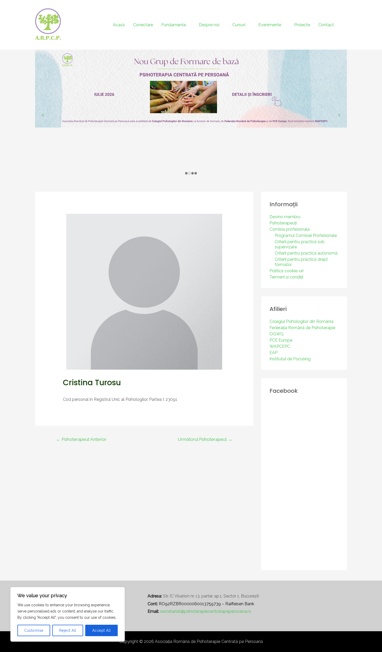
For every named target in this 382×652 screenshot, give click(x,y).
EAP (273, 352)
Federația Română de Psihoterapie (302, 327)
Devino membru (284, 216)
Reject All (67, 630)
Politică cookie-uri (286, 270)
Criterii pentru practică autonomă (306, 253)
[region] (67, 614)
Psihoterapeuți (283, 223)
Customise (33, 630)
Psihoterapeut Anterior (81, 439)
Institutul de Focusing (290, 358)
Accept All (101, 630)
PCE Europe (280, 340)
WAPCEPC (279, 346)
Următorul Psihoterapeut (205, 439)
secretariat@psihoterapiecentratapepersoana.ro (205, 611)
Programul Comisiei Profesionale (306, 235)
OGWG (276, 333)
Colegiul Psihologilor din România (301, 321)
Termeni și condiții (286, 277)
